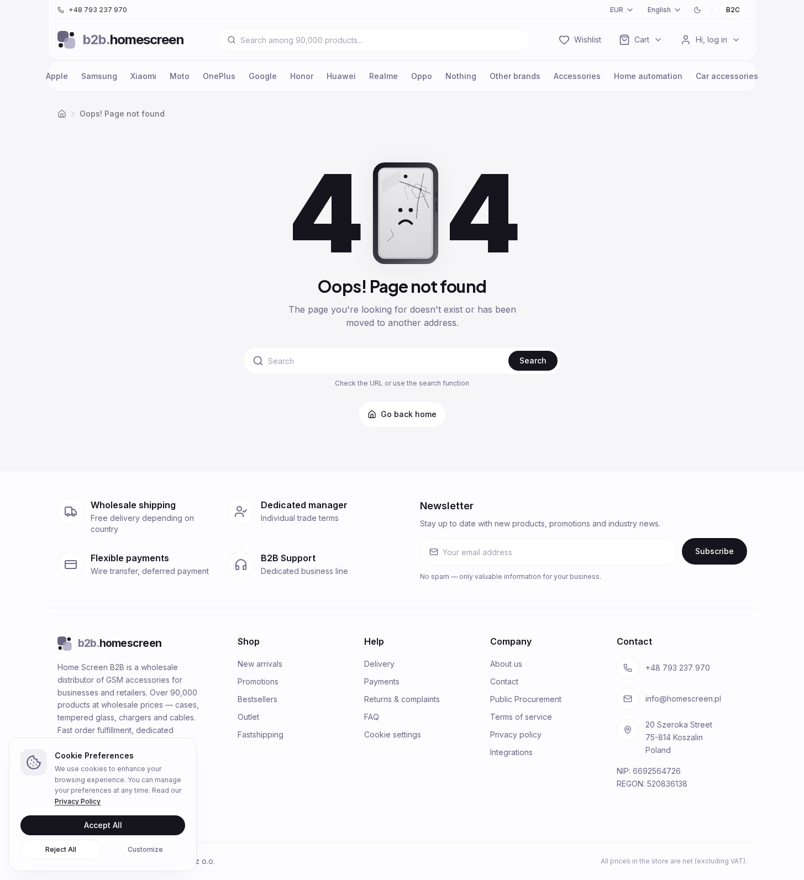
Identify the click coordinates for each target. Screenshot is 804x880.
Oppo (421, 76)
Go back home (409, 414)
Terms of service (521, 716)
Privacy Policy (78, 801)
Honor (301, 76)
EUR (616, 10)
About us (506, 663)
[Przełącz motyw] (697, 10)
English (659, 10)
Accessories (577, 76)
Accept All (103, 825)
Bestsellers (257, 699)
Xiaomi (143, 76)
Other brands (515, 76)
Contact (504, 681)
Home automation (648, 76)
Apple (57, 76)
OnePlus (219, 76)
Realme (383, 76)
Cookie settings (392, 734)
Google (263, 76)
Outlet (248, 716)
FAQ (371, 716)
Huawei (341, 76)
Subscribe (714, 551)
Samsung (99, 76)
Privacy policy (516, 734)
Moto (180, 76)
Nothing (460, 76)
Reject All (60, 849)
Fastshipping (260, 734)
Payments (382, 681)
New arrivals (260, 663)
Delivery (379, 663)
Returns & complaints (402, 699)
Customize (145, 849)
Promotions (258, 681)
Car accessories (727, 76)
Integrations (511, 752)
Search (532, 360)
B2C (733, 10)
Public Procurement (525, 699)
